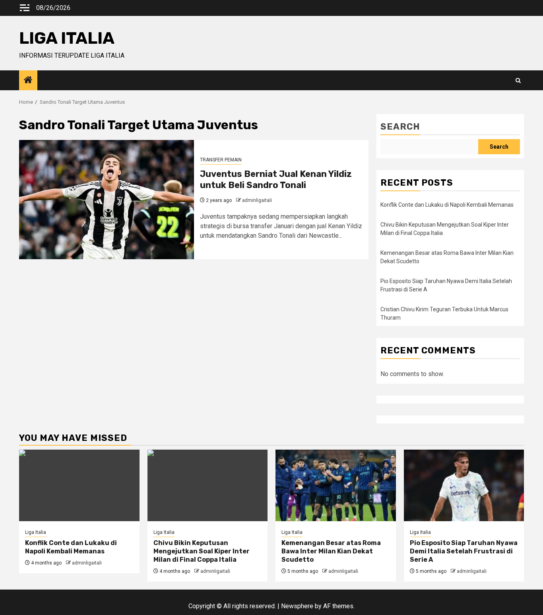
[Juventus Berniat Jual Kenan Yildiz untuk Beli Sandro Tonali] (106, 199)
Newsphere (297, 606)
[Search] (518, 80)
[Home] (28, 80)
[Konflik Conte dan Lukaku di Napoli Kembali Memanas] (79, 485)
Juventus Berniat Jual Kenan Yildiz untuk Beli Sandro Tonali (276, 180)
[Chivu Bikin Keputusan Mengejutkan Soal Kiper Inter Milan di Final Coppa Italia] (207, 485)
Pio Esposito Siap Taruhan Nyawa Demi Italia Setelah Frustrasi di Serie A (464, 551)
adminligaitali (257, 200)
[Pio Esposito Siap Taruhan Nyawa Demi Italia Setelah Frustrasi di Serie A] (464, 485)
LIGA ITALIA (66, 38)
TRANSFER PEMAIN (221, 160)
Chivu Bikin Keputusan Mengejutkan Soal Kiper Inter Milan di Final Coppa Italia (201, 551)
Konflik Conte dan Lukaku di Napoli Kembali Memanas (447, 205)
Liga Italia (35, 532)
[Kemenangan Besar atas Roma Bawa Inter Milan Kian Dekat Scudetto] (335, 485)
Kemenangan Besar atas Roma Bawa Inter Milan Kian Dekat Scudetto (331, 551)
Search (400, 126)
